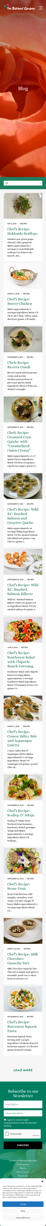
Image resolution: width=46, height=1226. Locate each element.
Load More (23, 1070)
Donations (23, 1175)
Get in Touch (23, 1172)
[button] (42, 1181)
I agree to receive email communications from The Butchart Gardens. (20, 1123)
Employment (23, 1164)
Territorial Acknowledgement (23, 1160)
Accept (23, 1204)
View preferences (23, 1218)
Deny (23, 1211)
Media (23, 1168)
